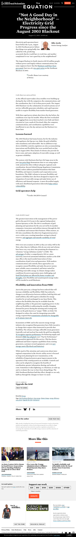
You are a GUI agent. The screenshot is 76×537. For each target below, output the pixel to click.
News (29, 530)
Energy (24, 396)
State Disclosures (17, 530)
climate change (45, 398)
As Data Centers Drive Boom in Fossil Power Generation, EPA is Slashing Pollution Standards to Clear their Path (12, 467)
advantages (20, 254)
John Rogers (31, 472)
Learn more (57, 535)
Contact (40, 530)
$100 (44, 488)
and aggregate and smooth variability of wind (38, 238)
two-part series (39, 68)
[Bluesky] (66, 533)
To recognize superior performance (28, 334)
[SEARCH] (62, 3)
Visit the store (19, 524)
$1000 (58, 488)
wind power (36, 400)
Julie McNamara (6, 474)
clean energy (36, 398)
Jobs (34, 530)
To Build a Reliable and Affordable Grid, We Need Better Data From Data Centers (62, 466)
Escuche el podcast (38, 524)
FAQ (25, 530)
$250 (51, 488)
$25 (31, 488)
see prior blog (25, 162)
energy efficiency (54, 398)
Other (66, 488)
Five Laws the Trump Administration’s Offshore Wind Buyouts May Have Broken (37, 466)
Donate (67, 3)
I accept (69, 535)
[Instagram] (73, 533)
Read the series (21, 388)
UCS (14, 486)
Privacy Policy (5, 530)
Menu (73, 3)
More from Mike (54, 419)
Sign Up (51, 3)
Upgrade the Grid (27, 400)
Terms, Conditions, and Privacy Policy (61, 520)
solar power (19, 400)
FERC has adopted (29, 337)
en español (57, 3)
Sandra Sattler (57, 472)
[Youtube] (70, 533)
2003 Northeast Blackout (26, 398)
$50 (37, 488)
